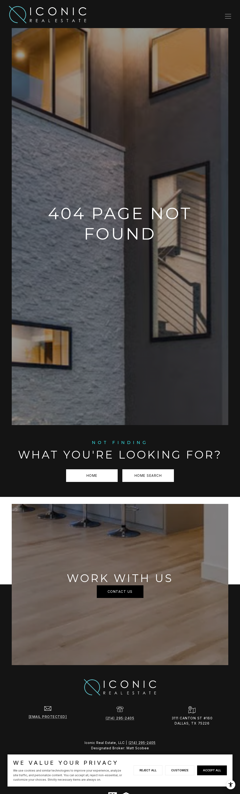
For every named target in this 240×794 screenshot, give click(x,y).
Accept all (212, 770)
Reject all (148, 770)
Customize (179, 770)
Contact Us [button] (120, 592)
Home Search (148, 475)
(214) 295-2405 (119, 718)
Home (92, 475)
